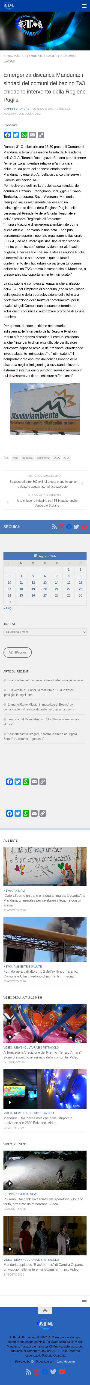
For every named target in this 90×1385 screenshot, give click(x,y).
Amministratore (17, 108)
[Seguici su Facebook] (69, 526)
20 (45, 589)
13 (45, 582)
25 (21, 595)
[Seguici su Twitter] (76, 526)
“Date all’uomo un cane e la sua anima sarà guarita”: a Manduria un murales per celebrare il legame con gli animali (43, 900)
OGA (57, 457)
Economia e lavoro (39, 1113)
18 (21, 589)
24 (9, 595)
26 (33, 595)
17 (9, 589)
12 (33, 582)
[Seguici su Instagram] (61, 526)
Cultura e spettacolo (41, 1047)
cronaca (10, 1194)
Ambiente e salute (43, 56)
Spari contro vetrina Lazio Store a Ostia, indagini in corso (46, 680)
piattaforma (43, 457)
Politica (20, 56)
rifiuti (15, 457)
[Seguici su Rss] (54, 526)
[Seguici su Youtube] (84, 526)
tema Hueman (66, 1361)
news (7, 56)
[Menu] (84, 6)
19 (33, 589)
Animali (19, 890)
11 (21, 582)
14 (56, 582)
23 (80, 589)
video (7, 1047)
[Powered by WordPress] (32, 1361)
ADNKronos (18, 652)
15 (68, 582)
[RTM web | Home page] (10, 6)
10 (9, 582)
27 (45, 595)
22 (68, 589)
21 (56, 589)
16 (80, 582)
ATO (66, 457)
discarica (27, 457)
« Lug (7, 608)
